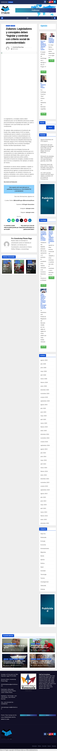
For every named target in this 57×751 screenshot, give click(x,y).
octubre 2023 (44, 486)
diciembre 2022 (45, 523)
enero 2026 (44, 386)
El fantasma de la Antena (43, 85)
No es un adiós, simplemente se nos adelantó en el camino (43, 45)
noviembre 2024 (45, 438)
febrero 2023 (44, 515)
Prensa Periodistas (16, 650)
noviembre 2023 (45, 482)
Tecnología (43, 574)
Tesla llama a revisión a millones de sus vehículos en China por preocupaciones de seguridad (43, 301)
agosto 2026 (44, 360)
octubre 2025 (44, 397)
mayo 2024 (44, 460)
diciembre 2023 (45, 478)
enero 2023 (44, 519)
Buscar (42, 122)
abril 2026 (43, 375)
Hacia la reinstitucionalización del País (51, 40)
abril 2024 (43, 464)
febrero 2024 (44, 471)
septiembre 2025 (45, 401)
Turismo (43, 578)
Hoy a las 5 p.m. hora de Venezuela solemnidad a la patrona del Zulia (26, 227)
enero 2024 (44, 475)
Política (8, 25)
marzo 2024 (44, 467)
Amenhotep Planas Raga (18, 47)
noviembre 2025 (45, 393)
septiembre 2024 (45, 445)
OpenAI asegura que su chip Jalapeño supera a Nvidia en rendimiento (51, 237)
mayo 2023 (44, 504)
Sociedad (13, 25)
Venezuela (30, 262)
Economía (43, 544)
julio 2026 (43, 364)
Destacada (43, 537)
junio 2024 (43, 456)
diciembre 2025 (45, 389)
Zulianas (17, 261)
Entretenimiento (7, 261)
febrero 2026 (44, 382)
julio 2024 (43, 452)
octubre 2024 (44, 441)
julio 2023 (43, 497)
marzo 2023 (44, 512)
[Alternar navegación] (27, 18)
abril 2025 (43, 419)
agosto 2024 (44, 449)
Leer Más (43, 71)
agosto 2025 (44, 404)
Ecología (43, 541)
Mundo (42, 556)
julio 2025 (43, 408)
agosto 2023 (44, 493)
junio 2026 (43, 367)
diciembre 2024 (45, 434)
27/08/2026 (7, 650)
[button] (52, 18)
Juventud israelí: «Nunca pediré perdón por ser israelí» (11, 227)
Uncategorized (45, 582)
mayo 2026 (44, 371)
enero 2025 (44, 430)
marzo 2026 (44, 378)
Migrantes (43, 552)
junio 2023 (43, 501)
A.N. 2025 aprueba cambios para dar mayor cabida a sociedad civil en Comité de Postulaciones (47, 176)
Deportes (43, 533)
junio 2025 (43, 412)
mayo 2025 (44, 415)
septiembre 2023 (45, 490)
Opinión (43, 559)
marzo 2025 (44, 423)
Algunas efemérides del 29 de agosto (14, 646)
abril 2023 (43, 508)
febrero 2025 (44, 427)
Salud (42, 567)
